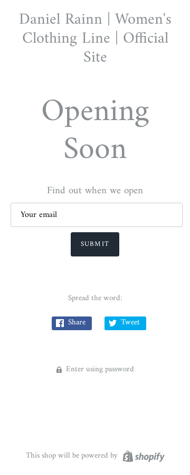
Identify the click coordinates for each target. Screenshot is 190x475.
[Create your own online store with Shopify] (142, 456)
